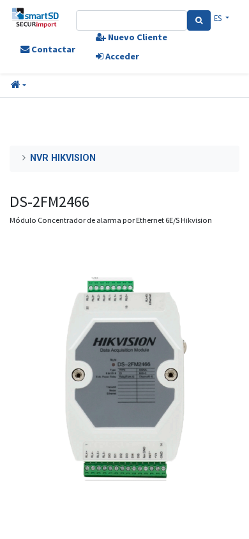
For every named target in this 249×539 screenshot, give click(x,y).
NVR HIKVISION (63, 158)
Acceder (121, 56)
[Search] (199, 20)
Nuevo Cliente (136, 37)
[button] (18, 85)
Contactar (52, 49)
